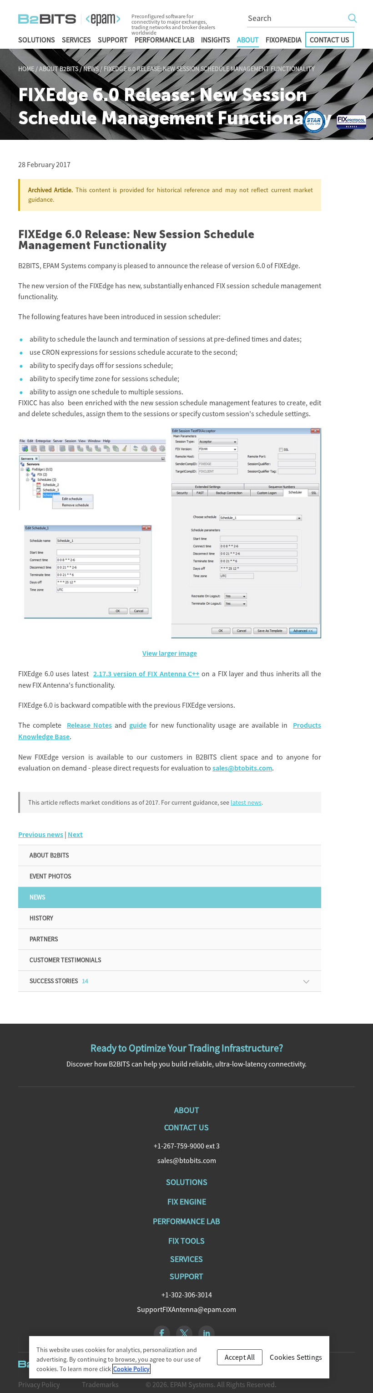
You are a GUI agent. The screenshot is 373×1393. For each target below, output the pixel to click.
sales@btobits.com (242, 768)
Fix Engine (186, 1201)
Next (75, 834)
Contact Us (329, 39)
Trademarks (100, 1384)
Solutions (36, 39)
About (248, 39)
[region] (179, 1357)
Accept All (240, 1357)
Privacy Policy (39, 1384)
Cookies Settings (296, 1357)
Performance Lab (164, 39)
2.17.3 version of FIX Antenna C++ (146, 674)
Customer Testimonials (65, 960)
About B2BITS (58, 69)
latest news (246, 802)
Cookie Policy (131, 1369)
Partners (44, 939)
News (91, 69)
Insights (215, 39)
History (41, 918)
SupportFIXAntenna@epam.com (186, 1309)
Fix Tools (186, 1240)
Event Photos (50, 876)
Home (26, 69)
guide (137, 725)
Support (113, 39)
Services (76, 39)
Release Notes (89, 725)
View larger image (169, 653)
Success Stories (59, 981)
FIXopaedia (284, 39)
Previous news (40, 834)
